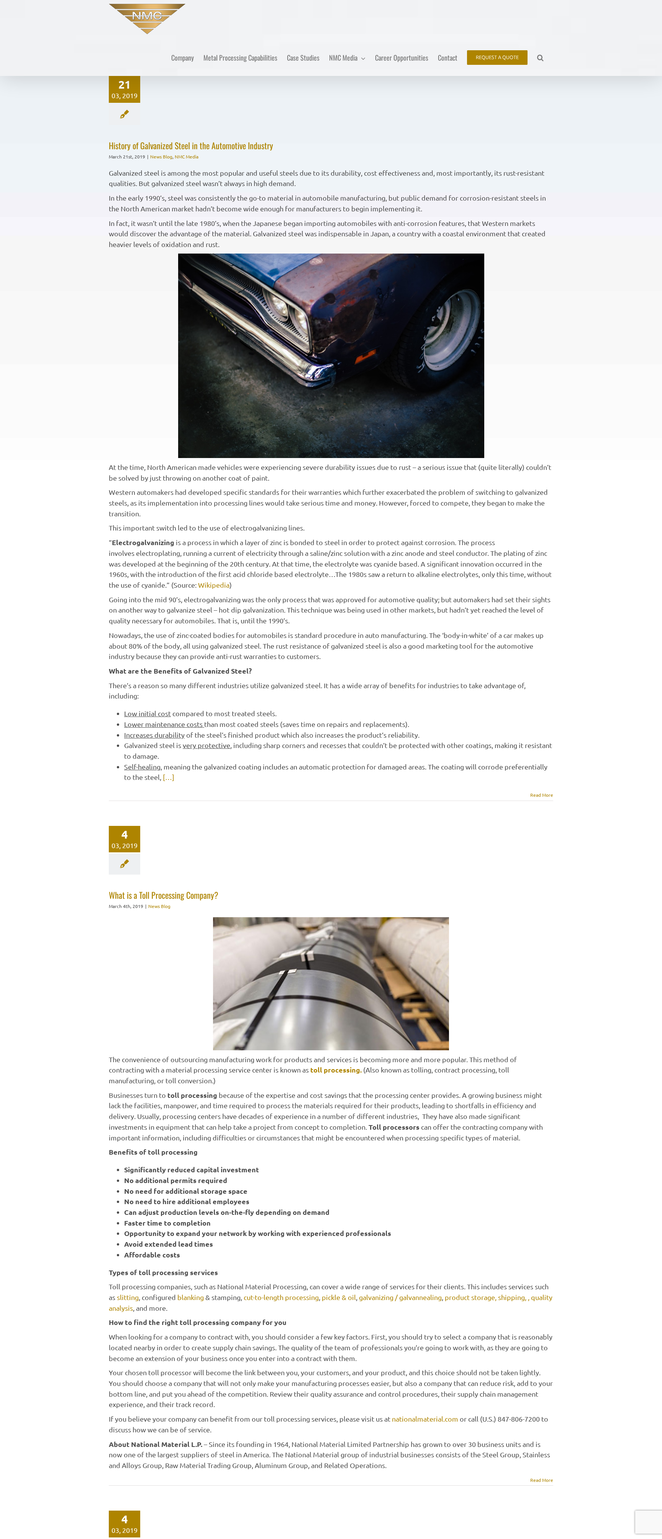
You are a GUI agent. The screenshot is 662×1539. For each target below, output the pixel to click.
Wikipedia (213, 585)
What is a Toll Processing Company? (163, 895)
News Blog (161, 156)
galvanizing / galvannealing (400, 1297)
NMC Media (186, 156)
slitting (128, 1297)
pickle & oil (339, 1297)
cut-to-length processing (281, 1297)
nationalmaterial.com (426, 1419)
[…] (168, 777)
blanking (190, 1297)
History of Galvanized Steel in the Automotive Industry (191, 145)
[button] (540, 57)
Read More (541, 795)
